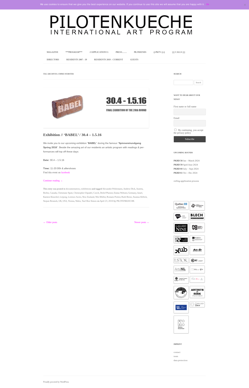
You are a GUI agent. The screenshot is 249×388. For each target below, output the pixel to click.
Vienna (71, 201)
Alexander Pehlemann (112, 188)
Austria (139, 188)
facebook (65, 172)
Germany (132, 193)
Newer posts (141, 222)
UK (60, 201)
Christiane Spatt (65, 193)
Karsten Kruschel (51, 197)
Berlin (46, 193)
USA (65, 201)
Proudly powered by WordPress (56, 382)
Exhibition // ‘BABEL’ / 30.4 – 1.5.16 (72, 135)
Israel (139, 193)
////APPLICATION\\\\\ (99, 52)
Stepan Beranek (50, 201)
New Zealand (88, 197)
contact (177, 352)
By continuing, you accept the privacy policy (188, 131)
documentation (73, 188)
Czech (96, 193)
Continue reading (53, 180)
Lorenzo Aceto (74, 197)
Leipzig (63, 197)
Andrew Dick (129, 188)
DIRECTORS (53, 59)
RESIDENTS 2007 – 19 (76, 59)
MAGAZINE (52, 52)
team (176, 356)
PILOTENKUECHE (125, 201)
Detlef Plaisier (106, 193)
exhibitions (86, 188)
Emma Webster (120, 193)
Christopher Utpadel (83, 193)
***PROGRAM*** (74, 52)
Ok (207, 4)
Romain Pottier (113, 197)
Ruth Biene (126, 197)
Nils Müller (100, 197)
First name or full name (185, 106)
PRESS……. (121, 52)
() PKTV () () (159, 52)
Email (176, 118)
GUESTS (134, 59)
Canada (53, 193)
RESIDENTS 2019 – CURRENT (108, 59)
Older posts (50, 222)
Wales (78, 201)
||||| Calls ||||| (178, 52)
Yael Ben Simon (89, 201)
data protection (181, 360)
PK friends (140, 52)
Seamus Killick (140, 197)
